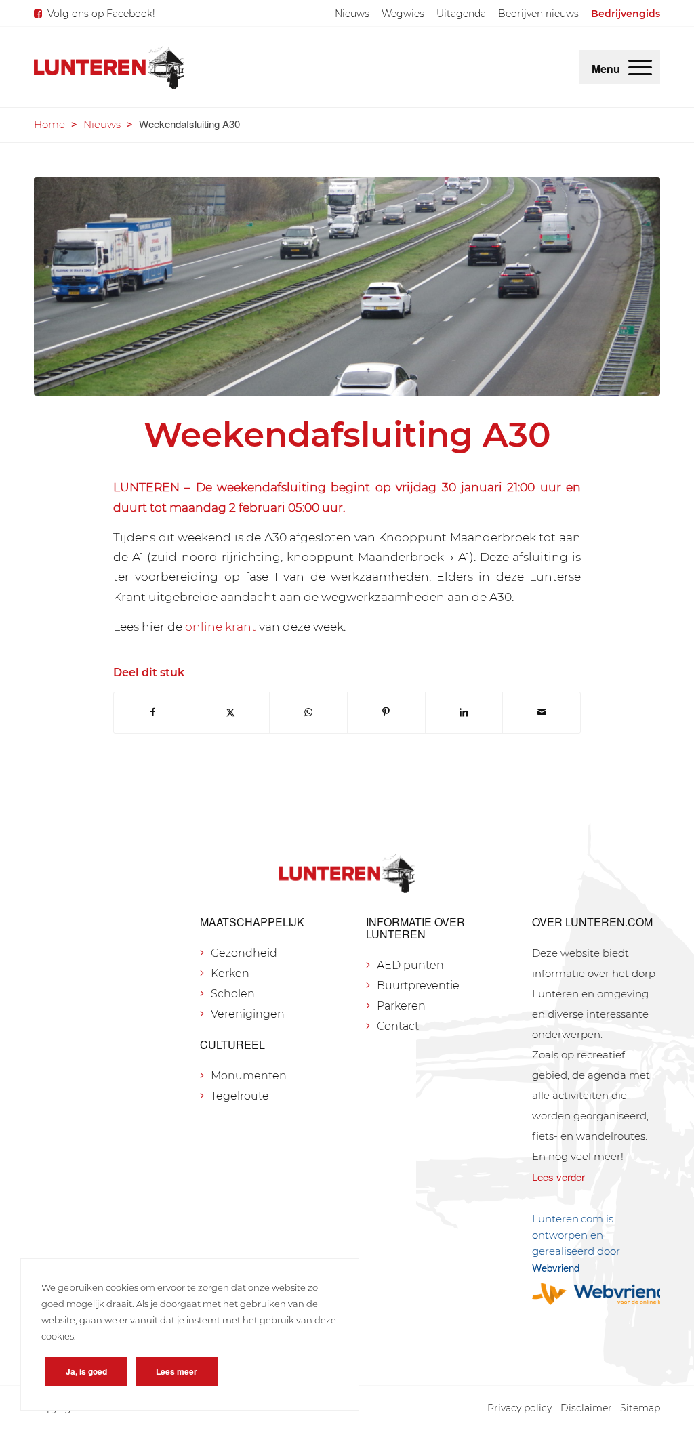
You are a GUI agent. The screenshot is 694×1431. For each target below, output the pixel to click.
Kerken (230, 973)
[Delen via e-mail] (541, 712)
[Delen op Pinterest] (386, 712)
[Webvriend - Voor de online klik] (596, 1294)
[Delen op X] (231, 712)
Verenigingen (248, 1014)
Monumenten (249, 1075)
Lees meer (176, 1371)
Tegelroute (240, 1096)
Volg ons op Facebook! (101, 13)
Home (49, 124)
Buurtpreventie (418, 985)
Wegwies (403, 13)
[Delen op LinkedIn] (464, 712)
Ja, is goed (86, 1371)
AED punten (410, 965)
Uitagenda (461, 13)
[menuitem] (352, 13)
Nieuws (352, 13)
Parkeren (401, 1005)
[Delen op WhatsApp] (308, 712)
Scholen (233, 993)
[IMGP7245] (347, 286)
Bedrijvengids (625, 13)
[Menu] (640, 67)
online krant (220, 626)
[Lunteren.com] (109, 67)
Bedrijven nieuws (538, 13)
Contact (398, 1026)
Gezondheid (244, 953)
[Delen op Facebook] (153, 712)
